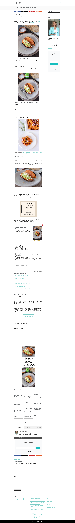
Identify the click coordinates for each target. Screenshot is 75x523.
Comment (16, 465)
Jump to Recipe (18, 14)
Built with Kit (28, 451)
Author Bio (18, 427)
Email (15, 480)
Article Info (28, 427)
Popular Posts (38, 427)
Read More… (50, 48)
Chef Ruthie (16, 8)
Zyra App (42, 521)
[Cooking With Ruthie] (19, 3)
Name (15, 476)
